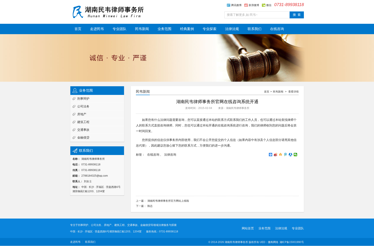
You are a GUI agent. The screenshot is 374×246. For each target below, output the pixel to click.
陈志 (150, 206)
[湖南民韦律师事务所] (108, 11)
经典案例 (187, 29)
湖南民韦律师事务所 (236, 242)
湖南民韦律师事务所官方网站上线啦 (168, 200)
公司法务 (83, 106)
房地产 (81, 114)
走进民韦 (97, 29)
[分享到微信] (295, 154)
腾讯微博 (236, 5)
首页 (77, 29)
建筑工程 (83, 122)
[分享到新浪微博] (275, 154)
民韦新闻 (142, 29)
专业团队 (119, 29)
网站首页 (248, 228)
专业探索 (209, 29)
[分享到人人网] (290, 154)
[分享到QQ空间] (280, 154)
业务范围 (164, 29)
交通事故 (83, 129)
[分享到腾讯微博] (285, 154)
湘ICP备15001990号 (292, 242)
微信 (268, 5)
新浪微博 (254, 5)
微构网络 (273, 242)
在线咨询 (277, 29)
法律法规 (232, 29)
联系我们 (254, 29)
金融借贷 (83, 137)
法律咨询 (170, 154)
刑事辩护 (83, 98)
